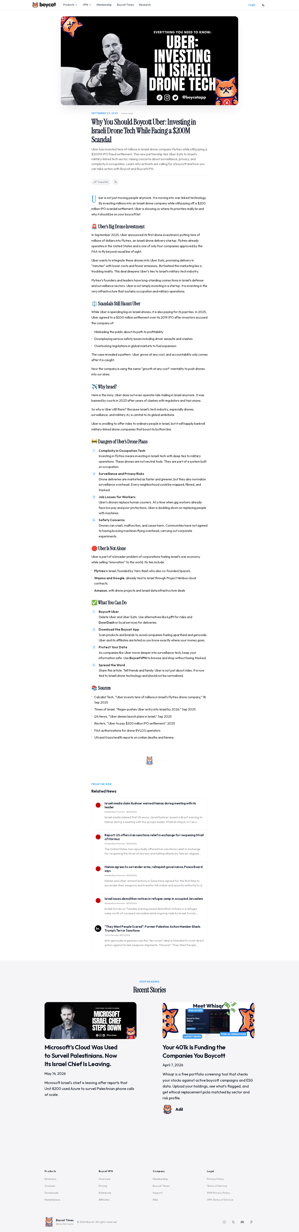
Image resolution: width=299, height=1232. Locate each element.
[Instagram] (224, 1222)
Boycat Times (125, 4)
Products (68, 4)
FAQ (155, 1199)
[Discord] (242, 1222)
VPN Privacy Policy (218, 1192)
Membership (104, 4)
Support (158, 1192)
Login (252, 4)
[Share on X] (115, 182)
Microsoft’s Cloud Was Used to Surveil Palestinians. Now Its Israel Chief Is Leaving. (81, 1055)
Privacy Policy (215, 1178)
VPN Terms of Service (220, 1199)
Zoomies (50, 1185)
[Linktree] (251, 1222)
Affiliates (104, 1199)
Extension (50, 1178)
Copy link (103, 181)
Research (145, 4)
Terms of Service (217, 1185)
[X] (233, 1222)
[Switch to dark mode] (263, 5)
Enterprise (105, 1192)
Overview (105, 1178)
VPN (85, 4)
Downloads (51, 1192)
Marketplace (52, 1199)
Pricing (103, 1185)
